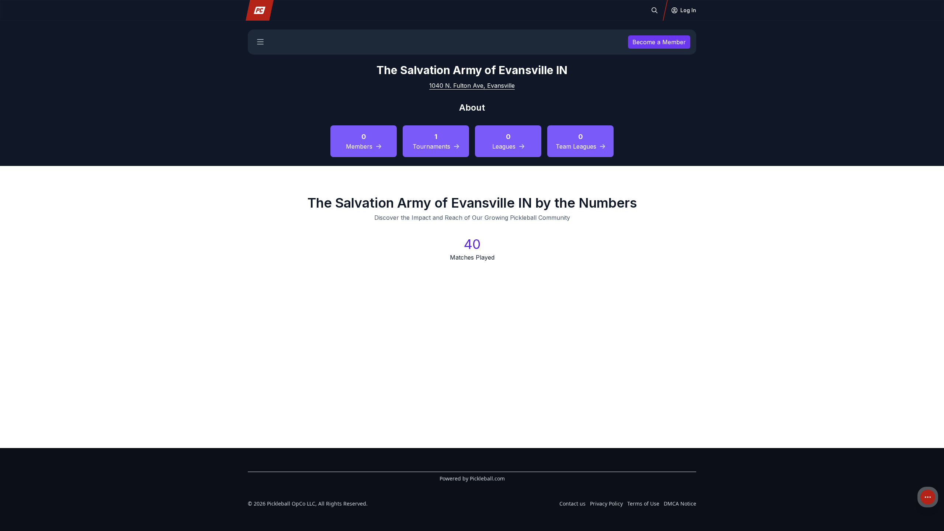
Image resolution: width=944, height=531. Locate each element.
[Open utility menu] (927, 497)
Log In (688, 10)
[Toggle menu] (260, 42)
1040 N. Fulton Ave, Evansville (472, 85)
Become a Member (659, 42)
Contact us (572, 503)
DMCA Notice (680, 503)
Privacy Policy (606, 503)
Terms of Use (643, 503)
